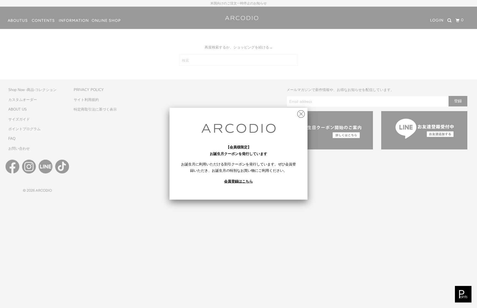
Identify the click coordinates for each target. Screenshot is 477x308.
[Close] (301, 112)
